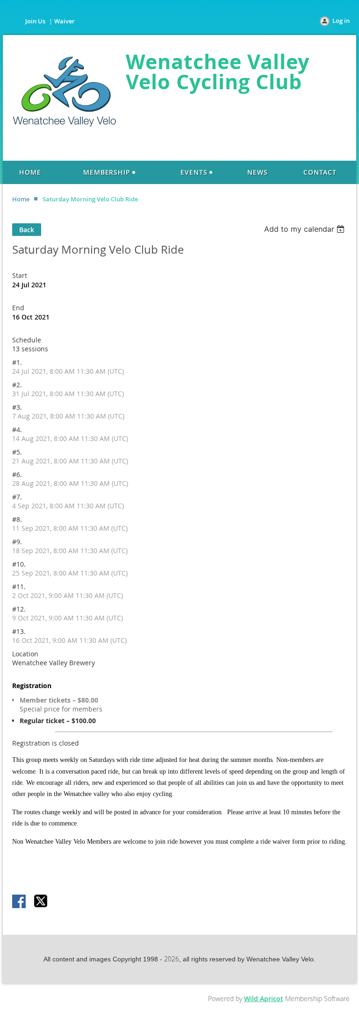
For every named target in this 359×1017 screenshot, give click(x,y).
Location (25, 653)
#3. (17, 407)
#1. (17, 362)
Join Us (35, 21)
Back (26, 229)
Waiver (64, 21)
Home (20, 199)
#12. (19, 609)
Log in (341, 20)
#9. (17, 541)
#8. (17, 519)
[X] (41, 902)
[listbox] (305, 229)
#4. (17, 429)
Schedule (26, 339)
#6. (17, 474)
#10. (19, 564)
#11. (19, 586)
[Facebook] (19, 902)
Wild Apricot (263, 998)
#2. (17, 384)
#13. (19, 631)
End (18, 307)
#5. (17, 452)
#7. (17, 496)
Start (19, 275)
